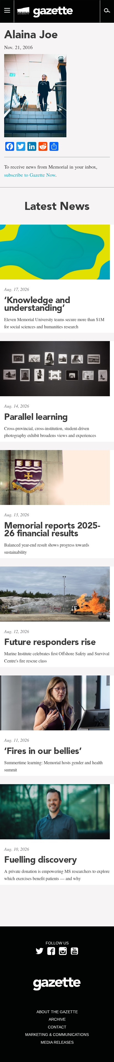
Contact (57, 1027)
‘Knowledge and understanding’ (37, 304)
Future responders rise (49, 642)
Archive (57, 1019)
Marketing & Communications (57, 1034)
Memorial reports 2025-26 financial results (52, 529)
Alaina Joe (31, 34)
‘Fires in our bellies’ (42, 751)
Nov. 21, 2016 (18, 47)
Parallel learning (36, 417)
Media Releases (57, 1042)
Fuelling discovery (40, 859)
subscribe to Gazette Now (29, 174)
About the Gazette (57, 1012)
